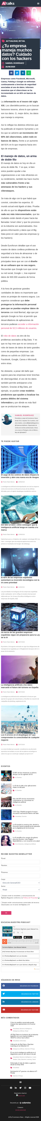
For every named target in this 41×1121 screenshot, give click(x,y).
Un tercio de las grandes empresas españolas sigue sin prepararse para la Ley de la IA (20, 635)
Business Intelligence (26, 1028)
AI (15, 777)
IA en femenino (19, 844)
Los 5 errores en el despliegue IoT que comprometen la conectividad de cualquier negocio (20, 737)
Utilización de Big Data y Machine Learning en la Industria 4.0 (21, 1045)
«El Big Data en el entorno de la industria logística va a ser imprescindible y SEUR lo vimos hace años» (24, 1036)
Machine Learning (26, 1059)
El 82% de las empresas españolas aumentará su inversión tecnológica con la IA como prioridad (20, 580)
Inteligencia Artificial (30, 844)
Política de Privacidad (30, 898)
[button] (38, 3)
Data (19, 1059)
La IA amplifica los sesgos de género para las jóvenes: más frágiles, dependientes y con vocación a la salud (26, 839)
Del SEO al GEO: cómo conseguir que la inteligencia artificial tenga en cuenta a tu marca (19, 527)
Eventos (19, 777)
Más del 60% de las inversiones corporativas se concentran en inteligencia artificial (23, 800)
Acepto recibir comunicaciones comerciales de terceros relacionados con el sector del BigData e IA (20, 904)
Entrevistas (23, 1040)
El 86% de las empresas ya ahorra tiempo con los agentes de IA (24, 773)
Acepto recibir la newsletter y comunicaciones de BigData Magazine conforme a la (19, 897)
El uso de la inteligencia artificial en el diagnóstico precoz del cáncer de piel (23, 1053)
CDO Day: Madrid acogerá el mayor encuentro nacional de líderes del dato (26, 812)
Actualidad (12, 41)
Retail (22, 41)
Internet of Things (30, 1049)
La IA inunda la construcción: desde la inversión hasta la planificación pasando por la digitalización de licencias (26, 826)
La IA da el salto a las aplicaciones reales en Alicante (24, 786)
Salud (34, 1059)
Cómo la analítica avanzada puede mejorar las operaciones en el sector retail (22, 1024)
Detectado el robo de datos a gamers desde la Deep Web (23, 1063)
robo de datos (9, 336)
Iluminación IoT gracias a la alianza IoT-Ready (23, 1072)
